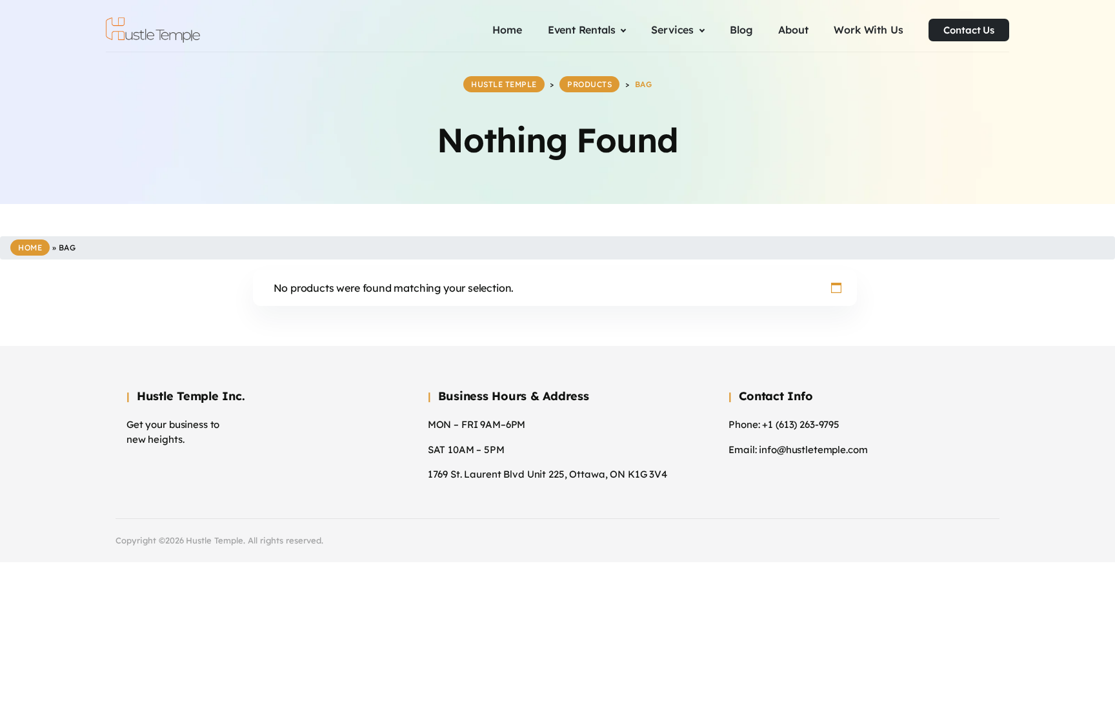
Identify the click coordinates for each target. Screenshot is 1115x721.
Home (30, 247)
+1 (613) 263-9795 (800, 424)
